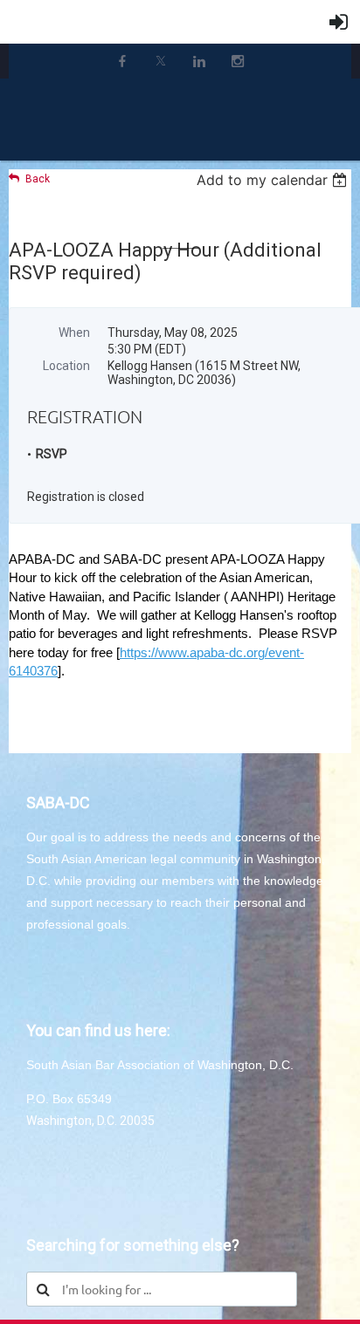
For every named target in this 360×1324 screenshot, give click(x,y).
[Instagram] (238, 61)
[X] (161, 61)
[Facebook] (122, 61)
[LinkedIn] (199, 61)
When (74, 333)
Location (66, 366)
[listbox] (274, 179)
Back (37, 179)
